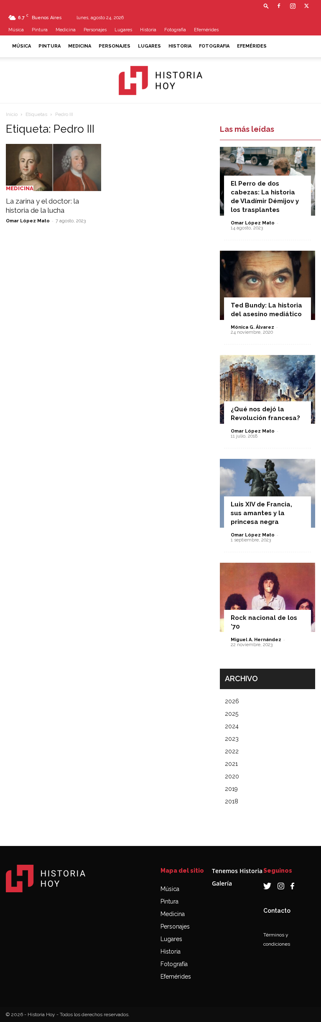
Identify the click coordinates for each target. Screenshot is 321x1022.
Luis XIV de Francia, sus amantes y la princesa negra (261, 513)
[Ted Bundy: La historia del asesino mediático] (267, 285)
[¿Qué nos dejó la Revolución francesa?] (267, 389)
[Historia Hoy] (160, 80)
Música (16, 30)
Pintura (40, 30)
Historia (148, 30)
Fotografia (175, 30)
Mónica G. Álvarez (252, 327)
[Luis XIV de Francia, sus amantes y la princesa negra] (267, 493)
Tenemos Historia (237, 871)
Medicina (66, 30)
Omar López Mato (28, 221)
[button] (266, 6)
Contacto (276, 910)
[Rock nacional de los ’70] (267, 597)
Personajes (95, 30)
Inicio (12, 114)
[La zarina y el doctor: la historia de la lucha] (53, 167)
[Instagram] (292, 6)
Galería (222, 883)
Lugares (123, 30)
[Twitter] (306, 6)
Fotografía (174, 964)
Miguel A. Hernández (256, 639)
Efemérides (206, 30)
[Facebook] (279, 6)
